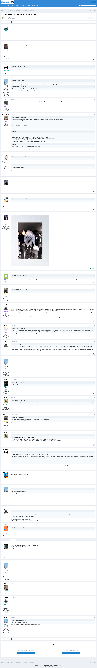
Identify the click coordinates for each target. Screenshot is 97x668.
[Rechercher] (95, 5)
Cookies (60, 665)
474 (6, 334)
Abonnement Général (23, 564)
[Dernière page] (18, 22)
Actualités (13, 18)
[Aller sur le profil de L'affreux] (6, 528)
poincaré (6, 272)
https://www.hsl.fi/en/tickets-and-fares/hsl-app (18, 546)
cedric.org (5, 286)
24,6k (6, 72)
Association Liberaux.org (5, 5)
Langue (36, 665)
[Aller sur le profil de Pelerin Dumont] (6, 118)
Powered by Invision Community (48, 666)
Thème (40, 665)
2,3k (6, 281)
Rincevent (6, 77)
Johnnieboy (5, 63)
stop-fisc (22, 117)
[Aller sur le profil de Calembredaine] (6, 157)
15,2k (6, 607)
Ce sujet (91, 5)
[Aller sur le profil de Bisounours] (6, 29)
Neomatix (6, 397)
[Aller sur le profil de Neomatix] (6, 401)
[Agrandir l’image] (30, 240)
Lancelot (6, 42)
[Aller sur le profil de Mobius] (6, 383)
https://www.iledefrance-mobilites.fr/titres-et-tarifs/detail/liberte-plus (22, 422)
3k (6, 123)
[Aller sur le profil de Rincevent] (6, 81)
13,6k (6, 188)
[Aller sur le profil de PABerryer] (6, 601)
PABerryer (23, 80)
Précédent (5, 22)
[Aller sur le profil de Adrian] (6, 587)
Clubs (37, 5)
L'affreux (6, 524)
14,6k (6, 406)
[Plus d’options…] (94, 26)
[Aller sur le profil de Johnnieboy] (6, 67)
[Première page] (2, 22)
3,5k (6, 552)
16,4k (6, 592)
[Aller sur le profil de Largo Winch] (6, 182)
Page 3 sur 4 (22, 22)
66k (6, 88)
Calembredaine (5, 153)
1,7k (6, 204)
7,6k (6, 296)
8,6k (6, 389)
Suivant (15, 22)
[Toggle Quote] (12, 66)
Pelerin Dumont (5, 114)
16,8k (6, 165)
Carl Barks (5, 195)
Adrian (5, 583)
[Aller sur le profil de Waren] (6, 546)
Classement (22, 5)
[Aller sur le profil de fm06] (6, 103)
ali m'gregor (8, 17)
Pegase (5, 325)
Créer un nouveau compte (26, 652)
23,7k (6, 53)
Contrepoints (28, 5)
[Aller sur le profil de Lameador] (6, 217)
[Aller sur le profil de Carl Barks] (6, 199)
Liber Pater (5, 472)
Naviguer (12, 5)
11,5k (6, 533)
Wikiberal (33, 5)
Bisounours (5, 26)
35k (6, 35)
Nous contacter (55, 665)
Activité (17, 5)
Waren (5, 543)
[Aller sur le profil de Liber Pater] (6, 475)
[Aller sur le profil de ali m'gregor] (3, 18)
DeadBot (6, 304)
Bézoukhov (23, 86)
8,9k (6, 224)
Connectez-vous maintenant (71, 652)
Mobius (5, 379)
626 (6, 313)
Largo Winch (6, 179)
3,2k (6, 108)
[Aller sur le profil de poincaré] (6, 276)
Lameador (6, 213)
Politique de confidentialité (47, 665)
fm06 (6, 99)
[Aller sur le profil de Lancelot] (6, 46)
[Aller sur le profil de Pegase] (6, 329)
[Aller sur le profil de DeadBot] (6, 308)
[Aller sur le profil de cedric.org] (6, 290)
